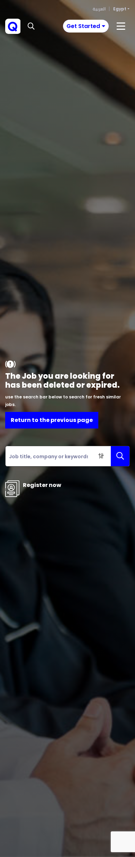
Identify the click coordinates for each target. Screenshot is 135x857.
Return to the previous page (52, 420)
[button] (31, 26)
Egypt (119, 9)
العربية (99, 9)
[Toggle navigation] (121, 26)
